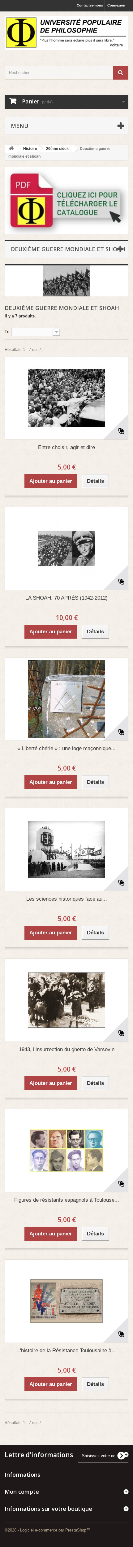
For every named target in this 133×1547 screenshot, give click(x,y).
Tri (7, 331)
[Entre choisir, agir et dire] (66, 398)
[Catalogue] (66, 200)
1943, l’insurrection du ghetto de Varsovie (66, 1049)
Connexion (116, 5)
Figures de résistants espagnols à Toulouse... (66, 1200)
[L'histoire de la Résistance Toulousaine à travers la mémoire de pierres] (66, 1301)
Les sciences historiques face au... (66, 899)
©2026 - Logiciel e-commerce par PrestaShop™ (47, 1530)
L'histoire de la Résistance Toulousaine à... (66, 1350)
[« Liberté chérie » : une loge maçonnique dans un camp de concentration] (66, 699)
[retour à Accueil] (11, 149)
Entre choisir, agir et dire (66, 447)
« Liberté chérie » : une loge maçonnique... (66, 748)
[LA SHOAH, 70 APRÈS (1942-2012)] (66, 548)
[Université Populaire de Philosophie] (66, 33)
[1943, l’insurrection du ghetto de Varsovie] (66, 1000)
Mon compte (22, 1491)
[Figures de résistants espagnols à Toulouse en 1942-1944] (66, 1150)
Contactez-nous (90, 5)
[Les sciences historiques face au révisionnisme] (66, 849)
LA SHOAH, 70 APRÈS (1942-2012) (66, 598)
